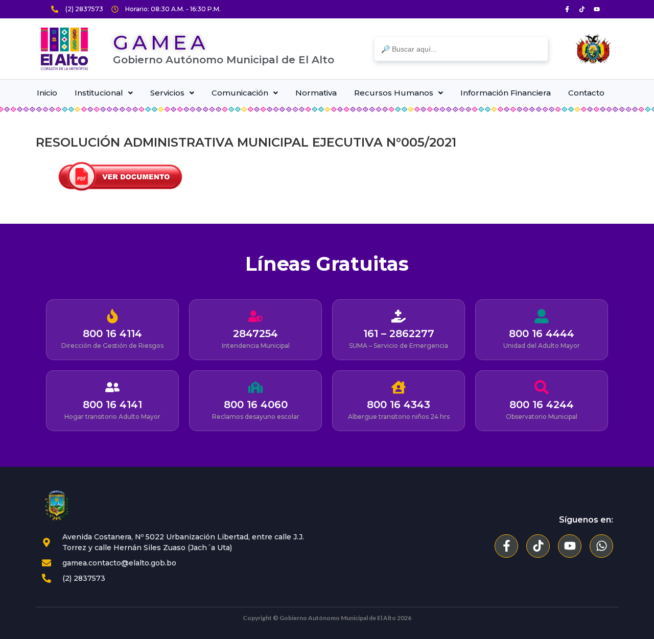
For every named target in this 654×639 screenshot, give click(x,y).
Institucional (99, 93)
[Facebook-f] (506, 546)
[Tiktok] (582, 9)
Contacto (586, 93)
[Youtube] (597, 9)
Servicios (167, 93)
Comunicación (240, 93)
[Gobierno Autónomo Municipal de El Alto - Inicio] (64, 49)
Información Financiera (505, 93)
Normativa (316, 93)
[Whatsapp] (601, 546)
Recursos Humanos (393, 93)
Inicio (47, 93)
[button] (104, 92)
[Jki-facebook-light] (567, 9)
